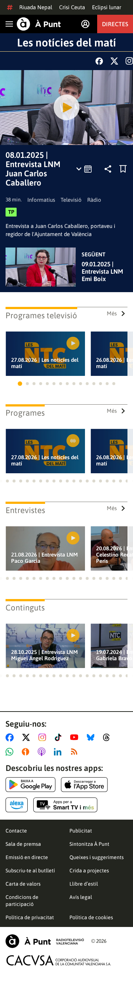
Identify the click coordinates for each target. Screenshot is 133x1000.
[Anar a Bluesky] (92, 737)
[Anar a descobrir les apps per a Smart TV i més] (65, 804)
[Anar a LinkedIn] (59, 751)
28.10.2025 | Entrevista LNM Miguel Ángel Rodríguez (44, 655)
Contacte (16, 831)
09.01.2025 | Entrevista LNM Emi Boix (102, 271)
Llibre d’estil (83, 884)
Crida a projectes (89, 870)
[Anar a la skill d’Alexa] (17, 804)
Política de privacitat (30, 917)
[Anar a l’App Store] (84, 784)
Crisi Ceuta (72, 7)
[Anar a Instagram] (43, 737)
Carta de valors (23, 884)
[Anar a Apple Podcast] (43, 751)
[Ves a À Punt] (39, 24)
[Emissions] (84, 169)
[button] (20, 383)
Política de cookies (91, 917)
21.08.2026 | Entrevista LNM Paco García (44, 557)
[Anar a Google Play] (30, 784)
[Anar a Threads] (108, 737)
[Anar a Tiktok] (60, 737)
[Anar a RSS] (76, 751)
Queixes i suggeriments (96, 857)
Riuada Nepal (35, 7)
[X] (114, 61)
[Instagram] (129, 61)
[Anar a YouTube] (75, 737)
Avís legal (80, 897)
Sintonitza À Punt (89, 844)
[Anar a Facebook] (11, 737)
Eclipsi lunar (106, 7)
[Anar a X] (27, 737)
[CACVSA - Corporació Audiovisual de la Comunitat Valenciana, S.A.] (59, 960)
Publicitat (80, 831)
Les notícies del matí (66, 42)
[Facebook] (99, 61)
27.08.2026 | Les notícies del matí (44, 363)
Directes (115, 24)
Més (112, 313)
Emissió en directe (27, 857)
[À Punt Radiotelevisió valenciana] (45, 941)
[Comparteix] (108, 169)
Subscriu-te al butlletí (30, 870)
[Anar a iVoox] (27, 751)
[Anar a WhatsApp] (11, 751)
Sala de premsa (23, 844)
